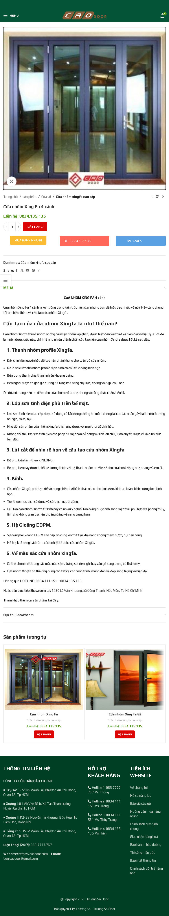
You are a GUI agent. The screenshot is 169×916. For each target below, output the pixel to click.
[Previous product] (152, 196)
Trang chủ (10, 197)
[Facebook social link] (16, 270)
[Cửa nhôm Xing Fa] (44, 679)
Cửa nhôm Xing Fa (44, 714)
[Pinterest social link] (33, 270)
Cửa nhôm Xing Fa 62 (125, 714)
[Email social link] (28, 270)
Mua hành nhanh (28, 240)
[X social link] (22, 270)
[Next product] (163, 196)
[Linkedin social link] (39, 270)
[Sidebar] (5, 280)
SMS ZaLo (134, 241)
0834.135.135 (80, 241)
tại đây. (53, 600)
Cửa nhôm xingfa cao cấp (75, 197)
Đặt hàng (35, 226)
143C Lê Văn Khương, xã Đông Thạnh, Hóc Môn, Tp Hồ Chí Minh (96, 590)
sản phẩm (30, 197)
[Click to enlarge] (12, 181)
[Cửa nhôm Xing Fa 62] (125, 679)
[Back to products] (157, 196)
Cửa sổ (46, 197)
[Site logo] (84, 15)
